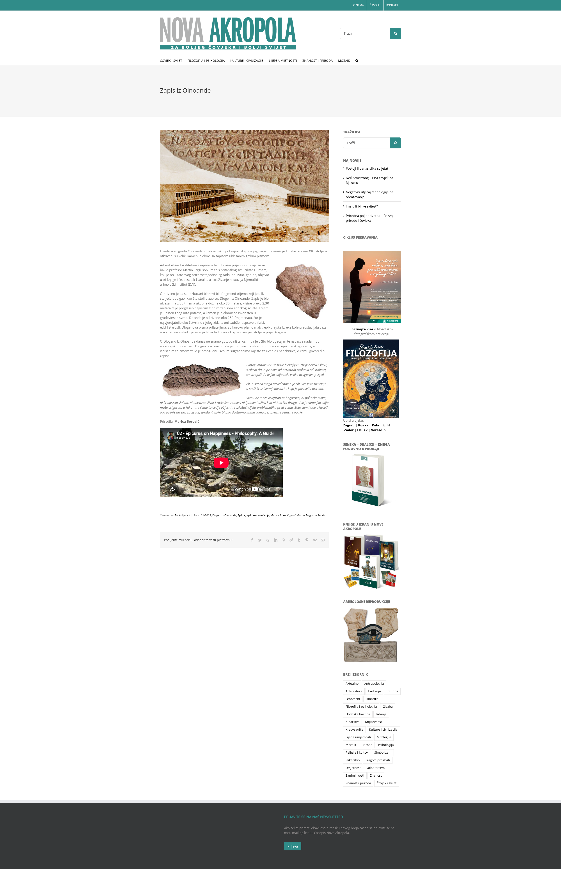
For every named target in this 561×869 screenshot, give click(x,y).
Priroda (367, 745)
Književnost (373, 722)
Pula (376, 425)
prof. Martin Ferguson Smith (307, 515)
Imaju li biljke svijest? (362, 206)
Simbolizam (382, 753)
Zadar (349, 430)
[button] (356, 60)
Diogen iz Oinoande (224, 515)
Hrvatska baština (358, 714)
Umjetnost (353, 768)
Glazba (388, 707)
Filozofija (372, 699)
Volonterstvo (375, 768)
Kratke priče (354, 730)
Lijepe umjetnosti (358, 737)
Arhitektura (354, 691)
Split (387, 425)
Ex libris (392, 691)
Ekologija (374, 691)
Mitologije (384, 737)
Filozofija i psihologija (361, 707)
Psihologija (386, 745)
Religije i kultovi (357, 753)
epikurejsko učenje (258, 515)
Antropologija (374, 684)
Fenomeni (353, 699)
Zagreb (349, 425)
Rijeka (363, 425)
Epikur (241, 515)
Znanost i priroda (358, 783)
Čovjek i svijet (386, 783)
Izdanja (381, 714)
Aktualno (352, 684)
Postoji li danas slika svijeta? (367, 168)
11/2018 (206, 515)
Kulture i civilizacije (383, 730)
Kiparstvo (352, 722)
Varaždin (378, 430)
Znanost (376, 776)
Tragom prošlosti (377, 760)
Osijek (362, 430)
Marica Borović (280, 515)
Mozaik (351, 745)
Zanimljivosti (182, 515)
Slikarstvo (353, 760)
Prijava (293, 846)
